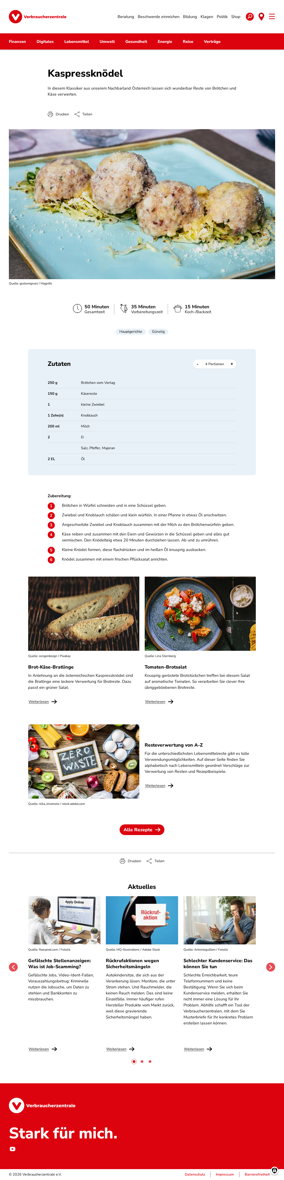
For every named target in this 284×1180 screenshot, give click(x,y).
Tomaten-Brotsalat (166, 667)
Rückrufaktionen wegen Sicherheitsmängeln (132, 964)
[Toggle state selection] (261, 17)
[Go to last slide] (13, 967)
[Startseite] (37, 16)
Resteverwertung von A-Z (174, 745)
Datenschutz (195, 1174)
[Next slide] (270, 967)
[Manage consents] (274, 1170)
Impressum (225, 1174)
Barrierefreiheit (257, 1174)
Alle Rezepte (138, 830)
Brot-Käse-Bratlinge (51, 667)
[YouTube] (12, 1149)
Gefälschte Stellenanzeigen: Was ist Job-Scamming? (59, 964)
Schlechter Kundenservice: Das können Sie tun (217, 964)
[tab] (134, 1061)
